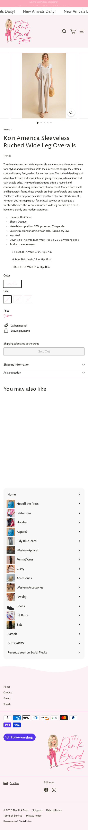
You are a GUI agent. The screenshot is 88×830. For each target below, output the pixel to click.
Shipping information (16, 364)
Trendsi (7, 155)
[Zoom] (71, 112)
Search (7, 704)
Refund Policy (54, 810)
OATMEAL (12, 283)
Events (7, 698)
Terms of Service (12, 815)
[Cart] (73, 31)
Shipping (8, 343)
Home (6, 129)
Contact (7, 692)
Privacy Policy (34, 815)
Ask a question (12, 372)
